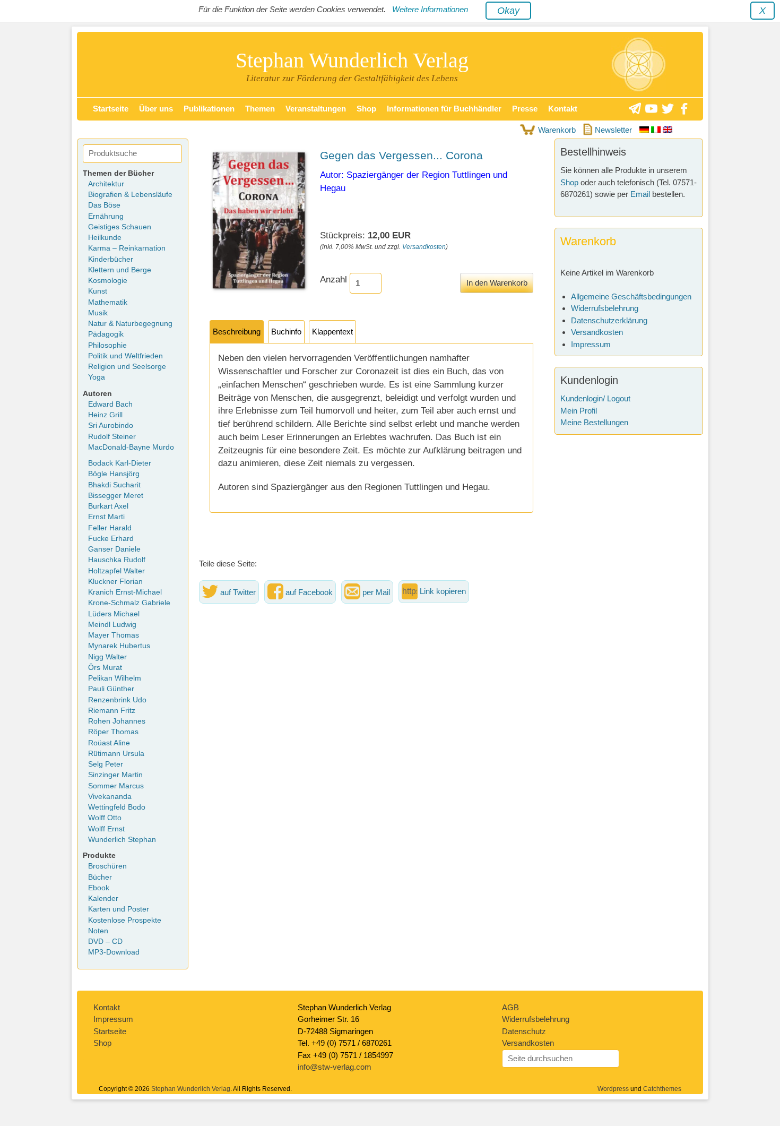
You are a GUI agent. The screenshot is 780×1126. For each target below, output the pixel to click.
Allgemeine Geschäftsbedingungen (631, 296)
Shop (366, 108)
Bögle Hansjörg (114, 474)
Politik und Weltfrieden (125, 356)
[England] (667, 129)
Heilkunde (105, 238)
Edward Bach (110, 404)
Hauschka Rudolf (116, 560)
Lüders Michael (114, 614)
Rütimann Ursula (116, 754)
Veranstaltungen (315, 108)
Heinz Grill (105, 415)
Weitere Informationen (430, 9)
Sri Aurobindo (110, 425)
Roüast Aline (109, 743)
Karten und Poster (118, 909)
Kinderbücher (110, 259)
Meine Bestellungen (594, 422)
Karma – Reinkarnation (127, 248)
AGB (510, 1007)
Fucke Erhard (111, 539)
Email (640, 194)
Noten (98, 931)
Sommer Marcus (116, 786)
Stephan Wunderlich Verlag (352, 60)
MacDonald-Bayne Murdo (131, 447)
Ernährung (106, 216)
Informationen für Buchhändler (444, 108)
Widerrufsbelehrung (604, 308)
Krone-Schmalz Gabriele (129, 603)
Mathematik (107, 302)
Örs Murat (105, 668)
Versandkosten (424, 247)
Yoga (96, 377)
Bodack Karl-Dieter (119, 463)
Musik (98, 313)
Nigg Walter (107, 657)
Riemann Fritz (111, 711)
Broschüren (107, 866)
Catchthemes (662, 1089)
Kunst (97, 291)
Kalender (103, 898)
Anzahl (333, 279)
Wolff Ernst (106, 829)
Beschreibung (237, 332)
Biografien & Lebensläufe (130, 195)
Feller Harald (110, 528)
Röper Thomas (113, 732)
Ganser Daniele (114, 549)
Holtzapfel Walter (116, 571)
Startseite (110, 108)
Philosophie (107, 345)
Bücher (100, 877)
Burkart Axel (108, 506)
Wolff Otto (105, 818)
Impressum (591, 344)
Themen (260, 108)
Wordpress (613, 1089)
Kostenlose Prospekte (124, 920)
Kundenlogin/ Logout (595, 398)
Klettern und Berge (119, 270)
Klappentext (332, 332)
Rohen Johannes (116, 721)
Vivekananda (110, 797)
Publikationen (209, 108)
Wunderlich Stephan (122, 840)
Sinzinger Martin (115, 775)
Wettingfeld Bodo (116, 807)
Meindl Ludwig (112, 625)
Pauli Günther (111, 689)
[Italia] (657, 129)
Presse (525, 108)
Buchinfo (286, 332)
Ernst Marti (106, 517)
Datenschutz (524, 1031)
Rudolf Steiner (112, 437)
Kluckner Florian (115, 582)
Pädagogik (106, 334)
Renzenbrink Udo (117, 700)
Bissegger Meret (115, 496)
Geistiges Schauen (119, 227)
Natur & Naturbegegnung (130, 324)
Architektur (106, 184)
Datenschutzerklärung (609, 320)
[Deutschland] (645, 129)
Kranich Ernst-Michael (125, 592)
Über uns (156, 108)
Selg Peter (105, 764)
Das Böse (104, 205)
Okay (508, 10)
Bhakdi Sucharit (114, 485)
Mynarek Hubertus (119, 646)
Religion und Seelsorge (127, 367)
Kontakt (562, 108)
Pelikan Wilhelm (114, 678)
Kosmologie (107, 281)
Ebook (98, 888)
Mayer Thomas (113, 635)
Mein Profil (578, 410)
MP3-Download (114, 952)
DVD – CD (105, 942)
